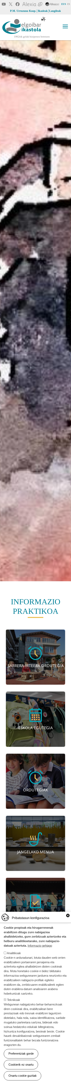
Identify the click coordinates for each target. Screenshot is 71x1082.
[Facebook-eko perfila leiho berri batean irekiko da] (18, 4)
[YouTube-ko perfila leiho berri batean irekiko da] (4, 4)
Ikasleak (43, 10)
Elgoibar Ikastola (15, 34)
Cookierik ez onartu (21, 1064)
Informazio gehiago (40, 945)
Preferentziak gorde (21, 1053)
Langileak (55, 10)
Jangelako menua (35, 852)
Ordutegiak (35, 790)
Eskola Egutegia (35, 727)
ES (68, 4)
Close (67, 915)
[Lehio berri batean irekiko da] (52, 4)
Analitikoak (14, 953)
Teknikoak (13, 1000)
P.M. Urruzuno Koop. (23, 10)
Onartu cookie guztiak (22, 1075)
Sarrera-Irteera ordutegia (35, 665)
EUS (63, 4)
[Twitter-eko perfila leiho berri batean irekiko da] (11, 4)
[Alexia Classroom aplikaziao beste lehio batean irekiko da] (32, 4)
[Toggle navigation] (65, 26)
